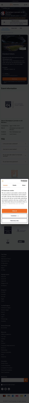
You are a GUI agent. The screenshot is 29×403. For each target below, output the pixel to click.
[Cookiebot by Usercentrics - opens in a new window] (20, 181)
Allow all (14, 210)
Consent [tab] (5, 185)
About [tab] (23, 185)
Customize (14, 215)
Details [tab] (14, 185)
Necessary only (14, 220)
